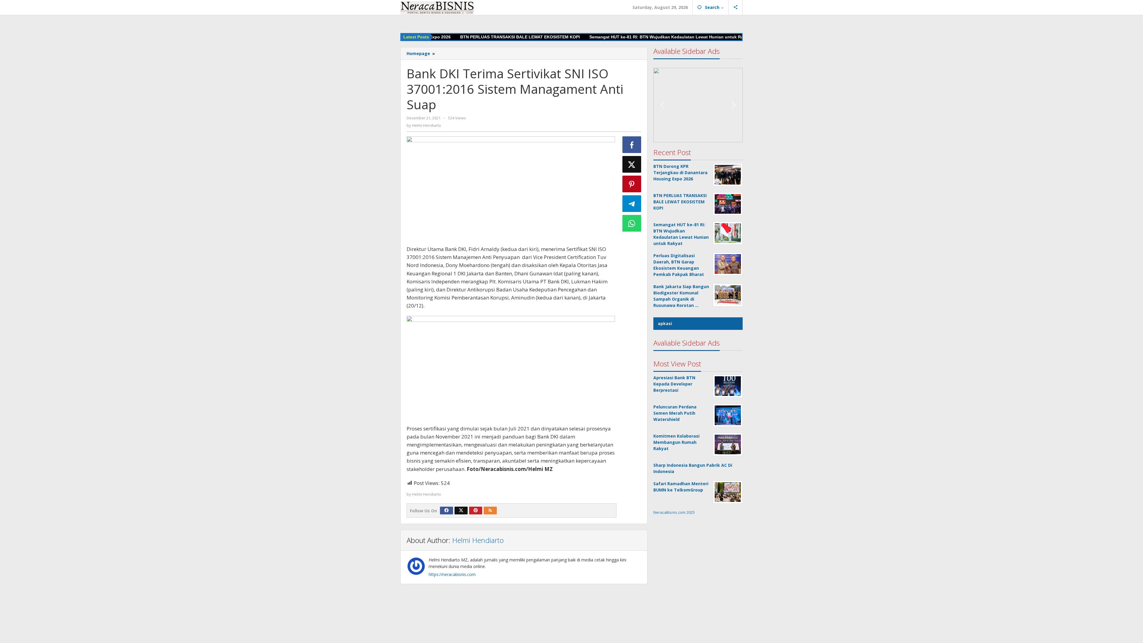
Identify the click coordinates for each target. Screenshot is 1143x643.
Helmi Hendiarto (478, 540)
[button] (698, 93)
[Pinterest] (475, 510)
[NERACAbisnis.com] (437, 7)
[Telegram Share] (631, 203)
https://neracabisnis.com (452, 574)
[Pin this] (631, 184)
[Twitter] (461, 510)
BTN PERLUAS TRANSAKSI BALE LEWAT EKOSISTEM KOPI (498, 37)
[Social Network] (736, 7)
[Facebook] (446, 510)
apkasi (665, 323)
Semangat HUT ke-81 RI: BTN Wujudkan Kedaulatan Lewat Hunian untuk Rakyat (648, 37)
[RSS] (490, 510)
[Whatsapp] (631, 223)
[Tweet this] (631, 164)
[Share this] (631, 144)
